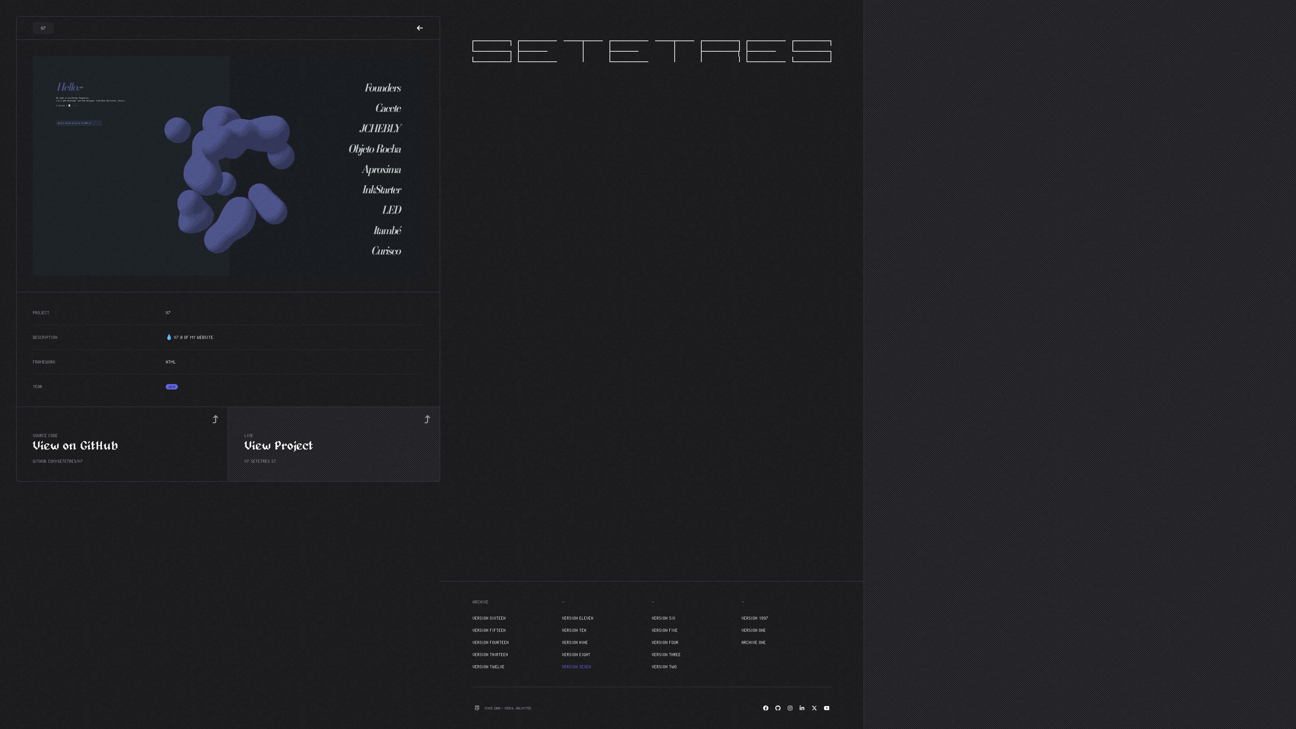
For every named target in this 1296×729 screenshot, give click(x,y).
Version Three (666, 654)
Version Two (664, 666)
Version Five (665, 630)
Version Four (665, 642)
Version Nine (575, 642)
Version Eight (576, 654)
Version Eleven (577, 618)
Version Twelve (489, 666)
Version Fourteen (491, 642)
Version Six (663, 618)
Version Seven (576, 666)
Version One (753, 630)
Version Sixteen (489, 618)
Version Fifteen (489, 630)
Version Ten (574, 630)
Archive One (753, 642)
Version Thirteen (490, 654)
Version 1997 (754, 618)
